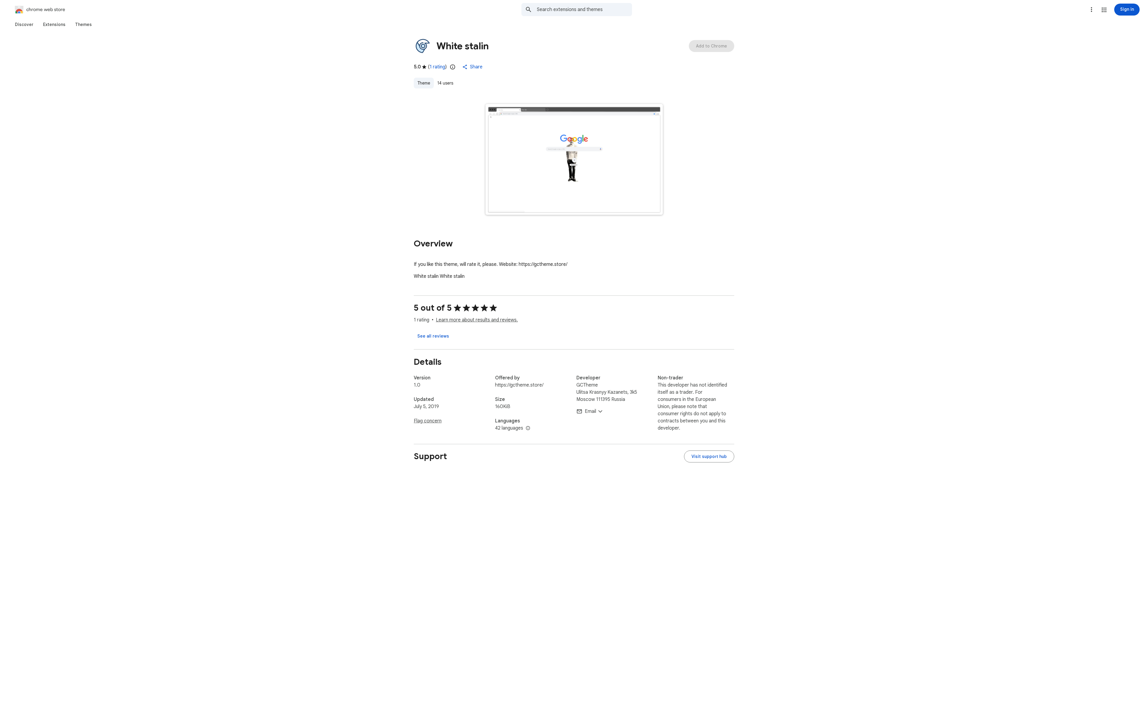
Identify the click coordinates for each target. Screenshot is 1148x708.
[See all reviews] (433, 336)
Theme (423, 83)
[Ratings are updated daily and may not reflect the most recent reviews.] (453, 67)
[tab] (24, 24)
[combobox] (584, 9)
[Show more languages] (528, 428)
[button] (1104, 10)
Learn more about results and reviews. (477, 320)
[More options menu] (1091, 10)
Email (590, 411)
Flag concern (428, 421)
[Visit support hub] (709, 456)
